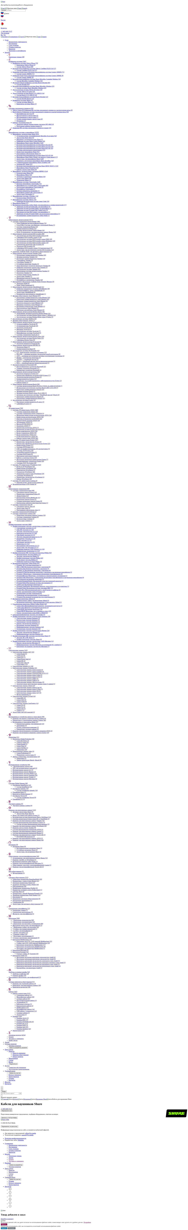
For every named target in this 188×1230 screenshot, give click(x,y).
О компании (9, 1143)
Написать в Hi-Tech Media (9, 1117)
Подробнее (87, 1222)
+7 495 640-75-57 (6, 31)
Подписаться (13, 1064)
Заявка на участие (14, 1073)
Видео (11, 1175)
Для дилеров (5, 33)
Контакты (8, 1084)
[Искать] (1, 1096)
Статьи (11, 1174)
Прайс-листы (13, 1040)
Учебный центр (10, 1071)
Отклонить (11, 1228)
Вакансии (12, 1152)
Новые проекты (18, 1056)
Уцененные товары (15, 1156)
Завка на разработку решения (18, 1047)
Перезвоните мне (7, 1111)
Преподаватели (14, 1185)
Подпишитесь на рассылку (9, 1126)
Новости (11, 1170)
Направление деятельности (18, 1145)
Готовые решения (10, 1044)
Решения (8, 1163)
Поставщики (13, 1147)
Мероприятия (13, 1172)
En (5, 35)
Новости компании (19, 1053)
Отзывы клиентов (15, 1150)
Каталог (7, 52)
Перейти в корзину (7, 1219)
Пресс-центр (9, 1049)
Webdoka (21, 1140)
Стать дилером (14, 1149)
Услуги (7, 1066)
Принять (4, 1224)
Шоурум (7, 1082)
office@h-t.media (30, 1133)
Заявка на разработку (15, 1165)
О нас (7, 40)
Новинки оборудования (20, 1055)
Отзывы (11, 1181)
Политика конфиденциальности (15, 1138)
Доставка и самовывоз (16, 1038)
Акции (7, 1042)
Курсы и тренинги (15, 1183)
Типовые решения (15, 1167)
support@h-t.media (27, 1135)
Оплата (11, 1037)
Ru (2, 35)
